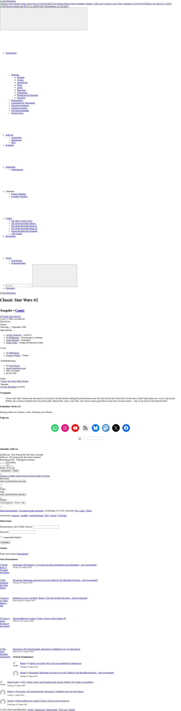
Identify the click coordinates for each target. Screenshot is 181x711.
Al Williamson (12, 337)
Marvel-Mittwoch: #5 (39, 618)
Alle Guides (16, 233)
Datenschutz (51, 709)
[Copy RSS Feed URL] (1, 484)
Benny (23, 663)
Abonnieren (5, 471)
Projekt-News (17, 113)
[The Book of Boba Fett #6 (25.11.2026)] (19, 6)
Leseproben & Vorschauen (23, 103)
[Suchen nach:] (19, 285)
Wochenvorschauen (20, 105)
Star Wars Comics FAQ (21, 221)
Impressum (40, 709)
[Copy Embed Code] (1, 506)
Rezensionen (17, 100)
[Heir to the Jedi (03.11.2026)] (158, 4)
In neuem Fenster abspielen (31, 510)
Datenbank (10, 167)
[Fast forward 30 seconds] (11, 465)
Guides (9, 218)
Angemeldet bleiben (12, 537)
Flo (76, 510)
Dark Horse (14, 365)
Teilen (15, 471)
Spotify (38, 476)
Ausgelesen (16, 137)
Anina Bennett (12, 340)
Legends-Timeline (19, 196)
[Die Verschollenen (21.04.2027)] (53, 6)
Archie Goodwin (13, 335)
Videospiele (22, 92)
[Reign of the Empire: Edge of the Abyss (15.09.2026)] (25, 4)
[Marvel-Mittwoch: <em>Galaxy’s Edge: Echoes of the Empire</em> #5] (5, 632)
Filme (19, 85)
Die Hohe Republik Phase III (24, 228)
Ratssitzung (16, 140)
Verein (8, 258)
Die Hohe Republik (20, 110)
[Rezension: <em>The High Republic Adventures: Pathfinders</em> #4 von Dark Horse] (5, 659)
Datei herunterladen (9, 510)
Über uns (63, 709)
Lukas (82, 510)
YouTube (46, 476)
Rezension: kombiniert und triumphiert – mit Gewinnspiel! (55, 565)
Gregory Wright (13, 355)
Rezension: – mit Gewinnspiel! (50, 598)
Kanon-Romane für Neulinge (24, 231)
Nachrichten (11, 53)
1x (8, 465)
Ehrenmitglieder (18, 263)
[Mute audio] (1, 465)
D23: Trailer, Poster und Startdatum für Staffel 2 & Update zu (58, 682)
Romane (20, 77)
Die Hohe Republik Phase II (24, 226)
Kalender (10, 145)
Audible (12, 476)
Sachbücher (22, 82)
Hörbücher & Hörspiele (27, 95)
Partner (72, 709)
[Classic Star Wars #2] (10, 316)
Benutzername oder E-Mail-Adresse (16, 527)
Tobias (89, 510)
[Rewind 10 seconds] (4, 465)
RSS (13, 142)
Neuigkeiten (16, 260)
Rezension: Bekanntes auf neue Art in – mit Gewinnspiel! (55, 580)
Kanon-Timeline (18, 194)
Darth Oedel (12, 682)
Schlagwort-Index (19, 108)
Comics (20, 80)
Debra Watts (11, 342)
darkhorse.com (16, 368)
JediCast (9, 135)
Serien (20, 87)
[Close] (1, 474)
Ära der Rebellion (8, 387)
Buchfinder (11, 236)
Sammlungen (17, 169)
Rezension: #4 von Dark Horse (46, 649)
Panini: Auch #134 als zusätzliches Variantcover (55, 663)
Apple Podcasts (23, 476)
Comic (20, 310)
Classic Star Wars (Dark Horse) (14, 381)
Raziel (23, 672)
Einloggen (10, 288)
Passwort (4, 532)
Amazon (4, 476)
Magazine (21, 90)
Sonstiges (21, 98)
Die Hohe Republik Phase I (23, 223)
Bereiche (15, 75)
